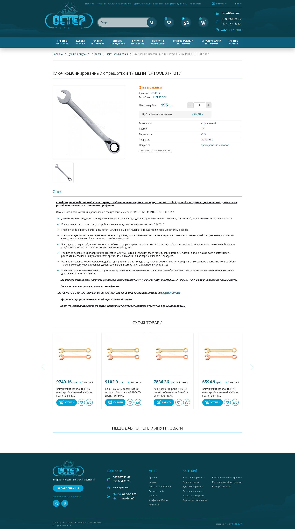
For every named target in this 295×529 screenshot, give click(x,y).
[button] (43, 367)
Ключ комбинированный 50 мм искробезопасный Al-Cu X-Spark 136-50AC (123, 392)
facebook (64, 503)
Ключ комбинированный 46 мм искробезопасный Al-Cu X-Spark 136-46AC (171, 392)
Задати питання (231, 29)
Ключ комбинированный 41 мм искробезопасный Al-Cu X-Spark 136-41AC (220, 392)
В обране (81, 402)
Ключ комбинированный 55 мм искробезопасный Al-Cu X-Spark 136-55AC (74, 392)
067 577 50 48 (231, 24)
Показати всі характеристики (155, 150)
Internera (237, 524)
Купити (69, 402)
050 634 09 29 (231, 19)
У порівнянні (89, 402)
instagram (56, 503)
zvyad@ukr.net (231, 13)
